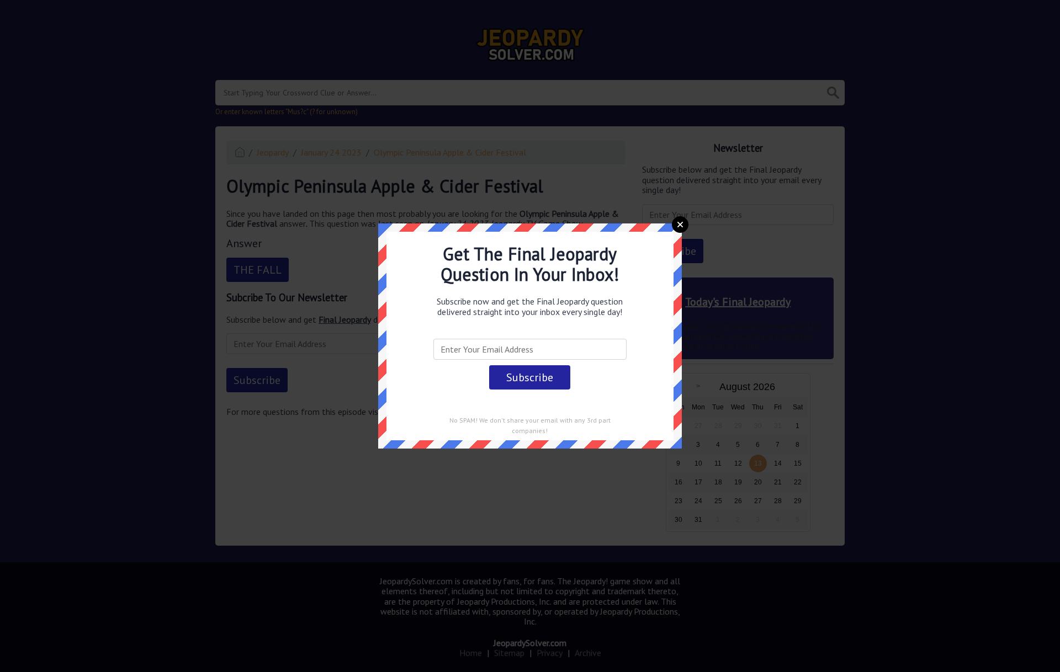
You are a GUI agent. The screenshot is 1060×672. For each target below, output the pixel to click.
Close (680, 224)
